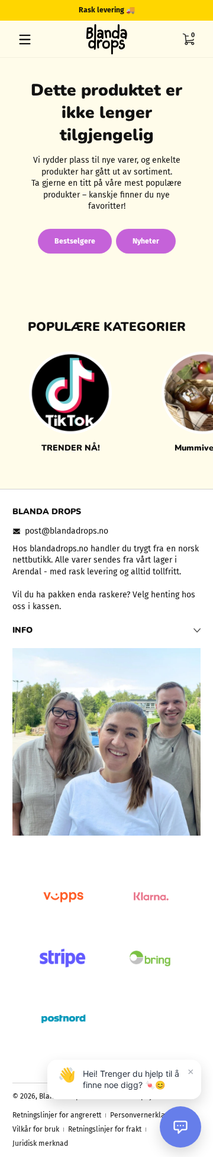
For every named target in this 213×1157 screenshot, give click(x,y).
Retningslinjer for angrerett (56, 1115)
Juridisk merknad (40, 1143)
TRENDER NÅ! (70, 447)
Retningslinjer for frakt (104, 1129)
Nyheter (146, 241)
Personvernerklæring (144, 1115)
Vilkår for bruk (35, 1129)
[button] (188, 39)
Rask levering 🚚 (107, 10)
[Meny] (24, 39)
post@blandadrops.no (66, 531)
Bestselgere (74, 241)
